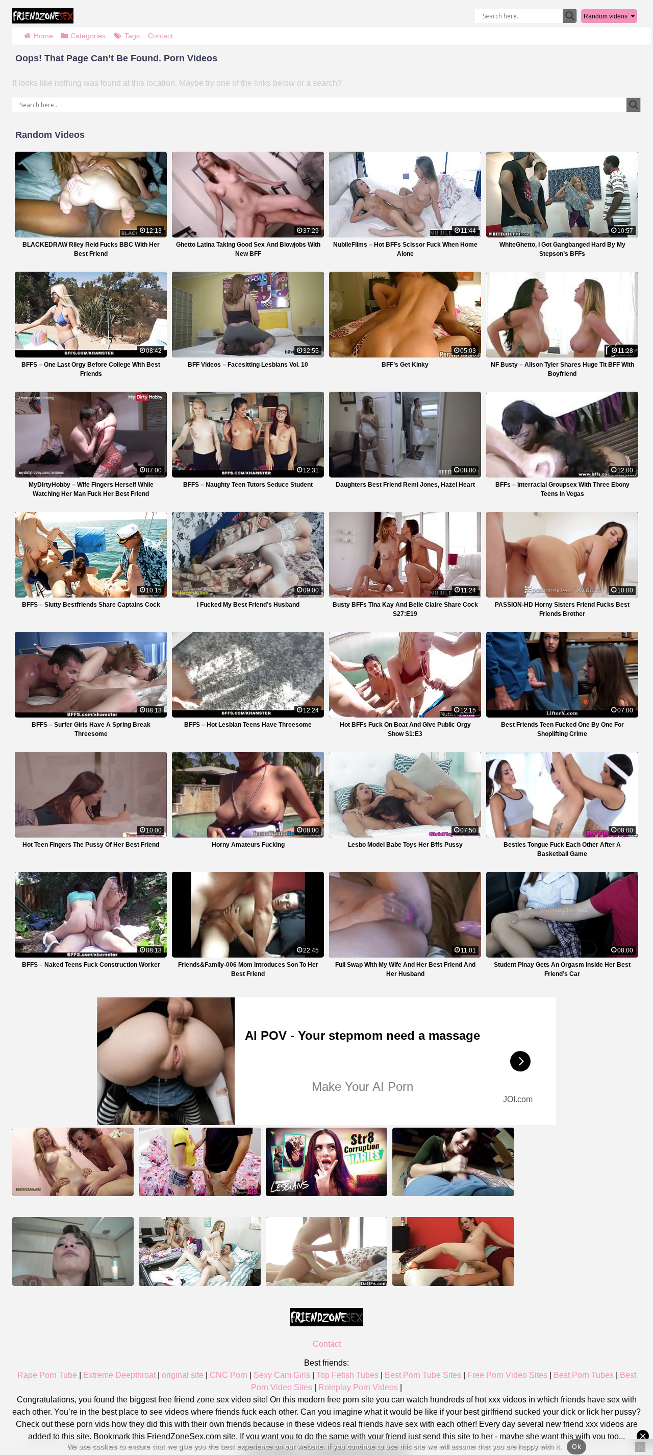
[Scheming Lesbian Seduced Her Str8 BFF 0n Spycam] (326, 1162)
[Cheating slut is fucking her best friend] (453, 1162)
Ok (576, 1446)
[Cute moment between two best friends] (326, 1251)
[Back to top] (622, 1407)
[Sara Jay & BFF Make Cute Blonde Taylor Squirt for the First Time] (73, 1162)
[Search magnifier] (570, 16)
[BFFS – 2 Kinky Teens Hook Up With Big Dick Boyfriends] (199, 1251)
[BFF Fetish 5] (73, 1251)
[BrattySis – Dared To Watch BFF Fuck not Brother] (199, 1162)
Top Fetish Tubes (347, 1375)
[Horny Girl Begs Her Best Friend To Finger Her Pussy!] (453, 1251)
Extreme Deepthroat (119, 1375)
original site (183, 1375)
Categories (88, 36)
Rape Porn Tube (47, 1375)
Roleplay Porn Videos (358, 1387)
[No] (640, 1447)
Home (43, 36)
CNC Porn (228, 1375)
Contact (160, 36)
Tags (132, 36)
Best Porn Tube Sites (423, 1375)
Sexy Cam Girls (282, 1375)
